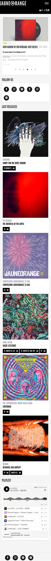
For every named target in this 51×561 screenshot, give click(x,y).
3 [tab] (23, 69)
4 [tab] (27, 69)
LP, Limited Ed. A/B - (10, 351)
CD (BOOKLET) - (8, 168)
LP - (42, 351)
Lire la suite (6, 64)
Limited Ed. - (15, 472)
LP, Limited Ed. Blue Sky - (28, 351)
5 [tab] (31, 69)
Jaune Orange (13, 4)
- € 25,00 (45, 10)
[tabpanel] (25, 38)
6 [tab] (35, 69)
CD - (5, 229)
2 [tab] (19, 69)
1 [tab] (15, 69)
